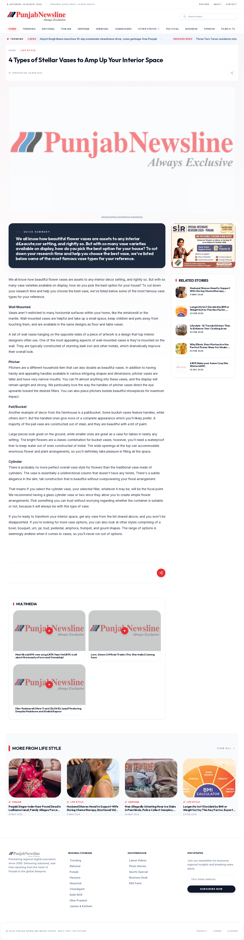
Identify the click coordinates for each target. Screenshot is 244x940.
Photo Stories (137, 866)
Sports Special (138, 871)
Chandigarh (123, 29)
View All (224, 748)
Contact (231, 4)
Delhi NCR (76, 894)
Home (12, 29)
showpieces (135, 391)
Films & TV (228, 29)
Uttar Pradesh (78, 900)
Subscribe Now (211, 889)
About (217, 4)
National (48, 29)
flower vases (58, 279)
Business (191, 29)
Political (172, 29)
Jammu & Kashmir (81, 906)
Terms (217, 931)
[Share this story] (231, 73)
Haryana (83, 29)
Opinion (209, 29)
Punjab (66, 29)
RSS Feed (204, 4)
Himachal (102, 29)
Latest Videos (137, 860)
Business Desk (138, 877)
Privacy (202, 931)
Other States (147, 29)
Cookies (232, 931)
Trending (29, 29)
